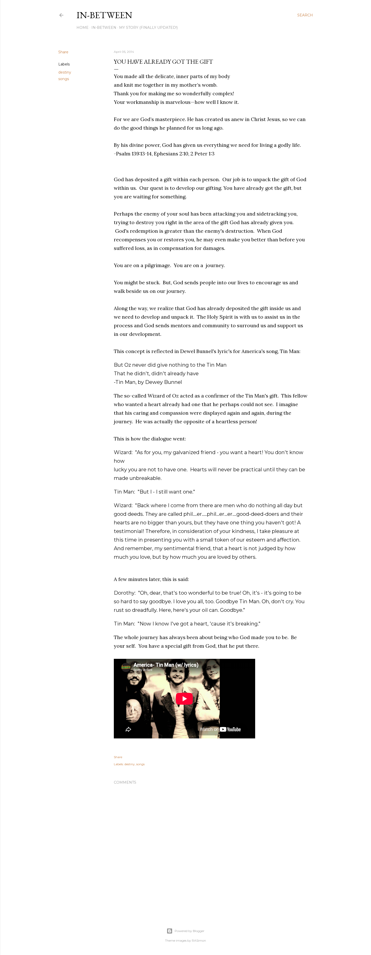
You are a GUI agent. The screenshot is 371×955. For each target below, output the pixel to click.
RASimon (199, 940)
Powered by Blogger (189, 931)
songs (63, 79)
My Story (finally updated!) (148, 27)
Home (82, 27)
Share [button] (63, 52)
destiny (64, 72)
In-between (104, 15)
